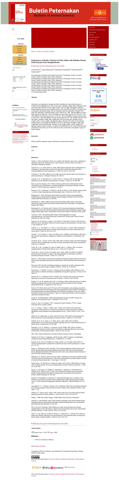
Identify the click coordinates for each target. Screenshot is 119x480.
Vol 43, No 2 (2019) (42, 51)
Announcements (38, 40)
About (36, 30)
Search (36, 35)
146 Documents (98, 101)
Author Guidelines (92, 32)
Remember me (95, 123)
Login (36, 32)
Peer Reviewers (92, 44)
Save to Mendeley (95, 232)
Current (36, 37)
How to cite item (94, 225)
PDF (32, 150)
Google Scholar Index (16, 67)
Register (36, 33)
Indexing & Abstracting (40, 43)
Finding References (94, 226)
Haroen (52, 51)
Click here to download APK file (21, 124)
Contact (36, 47)
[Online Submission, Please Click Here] (19, 34)
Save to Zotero (96, 234)
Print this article (94, 222)
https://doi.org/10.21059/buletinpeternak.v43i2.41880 (48, 66)
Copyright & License (93, 39)
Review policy (93, 228)
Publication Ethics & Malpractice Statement (97, 29)
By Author (96, 168)
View (95, 148)
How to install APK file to (21, 126)
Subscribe (95, 149)
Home (36, 28)
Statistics (37, 42)
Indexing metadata (94, 224)
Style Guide (96, 57)
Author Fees (91, 34)
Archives (37, 38)
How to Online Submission (94, 37)
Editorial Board (92, 42)
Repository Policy (92, 47)
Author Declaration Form (98, 59)
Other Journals (96, 171)
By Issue (95, 166)
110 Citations (98, 99)
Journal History (38, 45)
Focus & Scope (92, 27)
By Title (95, 169)
